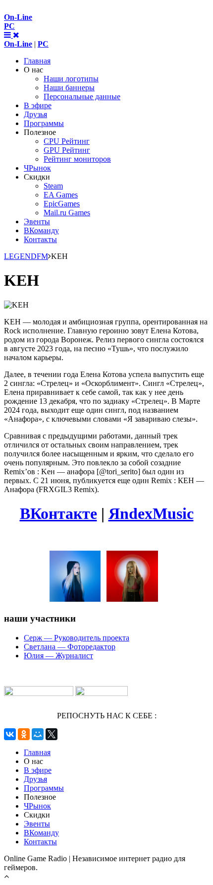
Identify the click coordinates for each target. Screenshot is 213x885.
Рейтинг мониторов (77, 159)
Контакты (40, 239)
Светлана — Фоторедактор (69, 646)
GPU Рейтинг (67, 150)
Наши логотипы (71, 78)
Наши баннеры (69, 87)
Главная (37, 61)
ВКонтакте (58, 513)
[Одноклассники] (24, 734)
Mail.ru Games (67, 212)
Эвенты (37, 221)
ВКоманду (41, 230)
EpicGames (62, 203)
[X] (51, 734)
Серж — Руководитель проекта (76, 637)
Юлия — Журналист (58, 655)
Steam (53, 186)
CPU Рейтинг (67, 141)
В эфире (38, 105)
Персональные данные (82, 96)
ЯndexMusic (151, 513)
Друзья (35, 114)
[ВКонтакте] (10, 734)
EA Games (61, 194)
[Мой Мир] (38, 734)
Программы (44, 123)
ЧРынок (37, 168)
